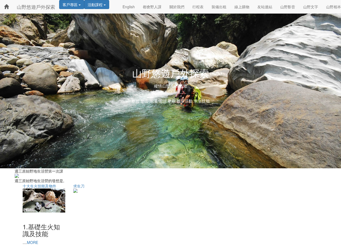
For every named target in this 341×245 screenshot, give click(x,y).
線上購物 (241, 6)
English (129, 6)
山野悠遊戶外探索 (36, 6)
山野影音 (287, 6)
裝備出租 (219, 6)
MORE (32, 242)
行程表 (198, 6)
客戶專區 (71, 4)
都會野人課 (152, 6)
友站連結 (264, 6)
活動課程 (96, 4)
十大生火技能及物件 (39, 186)
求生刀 (78, 186)
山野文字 (310, 6)
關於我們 (176, 6)
